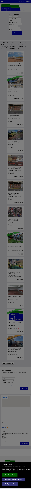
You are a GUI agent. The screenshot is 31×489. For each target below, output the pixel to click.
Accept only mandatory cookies (13, 479)
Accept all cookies (10, 475)
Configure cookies (10, 484)
